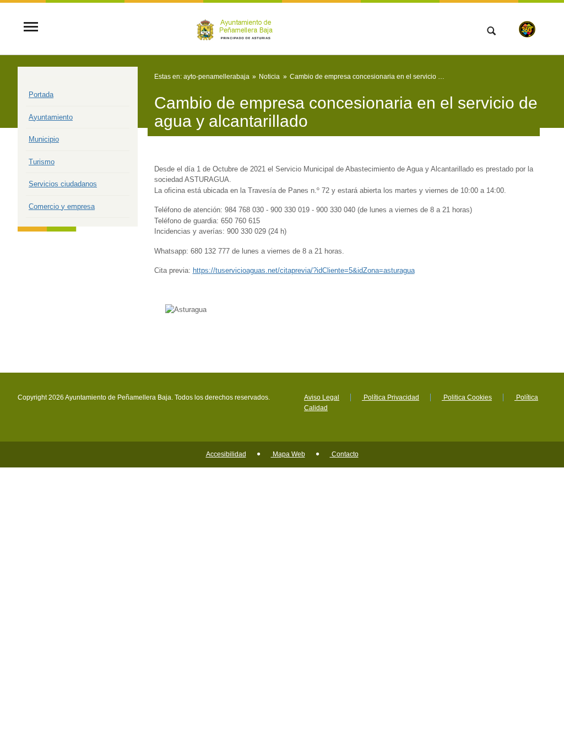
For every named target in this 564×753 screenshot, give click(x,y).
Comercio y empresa (62, 206)
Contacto (344, 454)
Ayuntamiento (51, 117)
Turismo (42, 162)
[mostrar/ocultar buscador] (491, 32)
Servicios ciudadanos (63, 184)
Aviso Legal (321, 397)
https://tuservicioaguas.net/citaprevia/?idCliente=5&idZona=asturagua (304, 270)
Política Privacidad (390, 397)
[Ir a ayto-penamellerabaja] (236, 28)
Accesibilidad (226, 454)
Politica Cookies (467, 397)
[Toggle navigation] (31, 28)
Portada (41, 94)
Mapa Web (288, 454)
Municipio (44, 139)
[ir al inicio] (520, 687)
